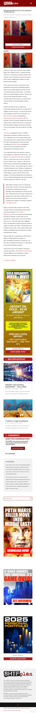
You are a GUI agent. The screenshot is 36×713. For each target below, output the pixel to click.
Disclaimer (18, 711)
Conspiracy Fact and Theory (21, 14)
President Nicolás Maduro (25, 252)
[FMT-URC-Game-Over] (18, 605)
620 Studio (27, 709)
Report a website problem (9, 711)
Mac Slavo (7, 14)
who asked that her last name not (17, 158)
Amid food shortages (11, 117)
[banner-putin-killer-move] (18, 557)
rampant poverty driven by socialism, (13, 119)
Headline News (12, 17)
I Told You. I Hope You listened (16, 422)
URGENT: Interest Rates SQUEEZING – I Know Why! (15, 387)
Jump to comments (10, 261)
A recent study (8, 134)
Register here (18, 449)
